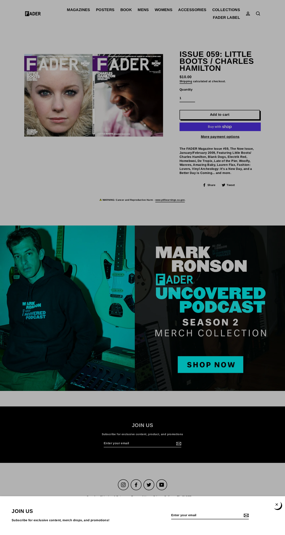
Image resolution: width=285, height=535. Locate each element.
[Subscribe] (246, 515)
